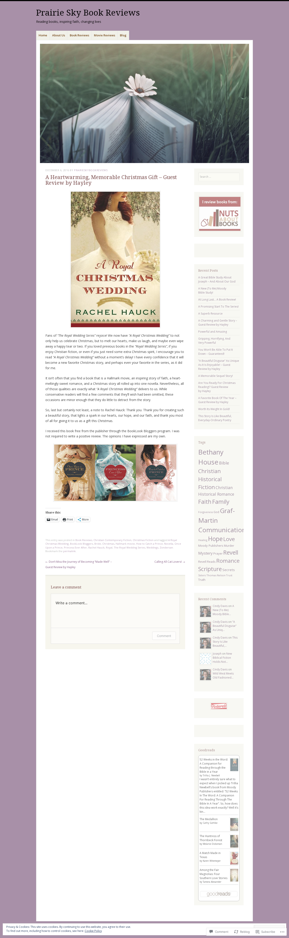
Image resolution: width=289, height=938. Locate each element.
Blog (123, 35)
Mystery (205, 553)
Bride (97, 543)
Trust (229, 575)
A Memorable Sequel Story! (215, 376)
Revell (230, 552)
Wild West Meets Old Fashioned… (223, 675)
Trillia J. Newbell (211, 775)
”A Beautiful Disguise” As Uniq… (224, 626)
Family (220, 501)
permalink (69, 551)
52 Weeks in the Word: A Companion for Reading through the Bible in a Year (214, 766)
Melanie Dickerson (212, 843)
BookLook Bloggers (81, 543)
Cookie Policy (93, 931)
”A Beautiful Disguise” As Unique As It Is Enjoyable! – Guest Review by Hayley (218, 365)
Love (229, 539)
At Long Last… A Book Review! (217, 299)
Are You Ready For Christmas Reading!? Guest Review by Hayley (216, 387)
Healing (202, 540)
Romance (228, 560)
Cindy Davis (220, 606)
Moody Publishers (210, 546)
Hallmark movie (125, 543)
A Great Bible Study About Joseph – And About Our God (216, 279)
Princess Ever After (75, 547)
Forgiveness (205, 512)
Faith (204, 501)
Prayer (218, 553)
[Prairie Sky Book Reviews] (144, 103)
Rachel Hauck (96, 547)
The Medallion (209, 819)
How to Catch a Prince (149, 543)
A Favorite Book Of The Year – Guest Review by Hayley (217, 400)
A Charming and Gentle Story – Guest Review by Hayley (217, 323)
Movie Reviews (104, 35)
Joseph (217, 654)
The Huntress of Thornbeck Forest (211, 838)
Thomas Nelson (216, 575)
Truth (201, 580)
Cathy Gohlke (210, 822)
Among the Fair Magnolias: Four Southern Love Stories (213, 874)
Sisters (202, 575)
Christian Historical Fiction (210, 479)
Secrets (228, 569)
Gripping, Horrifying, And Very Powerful (214, 341)
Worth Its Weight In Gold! (214, 409)
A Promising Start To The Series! (218, 306)
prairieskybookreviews (91, 170)
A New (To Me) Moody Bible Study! (212, 290)
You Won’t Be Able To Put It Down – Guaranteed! (215, 352)
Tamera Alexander (212, 881)
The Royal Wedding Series (129, 547)
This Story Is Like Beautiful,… (225, 642)
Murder (229, 546)
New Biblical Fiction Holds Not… (222, 658)
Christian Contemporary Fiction (112, 540)
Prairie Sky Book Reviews (88, 13)
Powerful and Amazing (212, 332)
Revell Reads (207, 562)
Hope (215, 539)
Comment (164, 636)
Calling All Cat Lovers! (169, 562)
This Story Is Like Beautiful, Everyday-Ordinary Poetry (215, 418)
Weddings (152, 547)
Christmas (108, 543)
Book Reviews (79, 35)
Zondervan (166, 547)
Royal (109, 547)
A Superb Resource (210, 313)
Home (43, 35)
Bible (224, 463)
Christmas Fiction (143, 540)
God (216, 512)
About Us (58, 35)
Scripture (210, 569)
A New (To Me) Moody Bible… (223, 610)
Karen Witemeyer (212, 860)
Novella (168, 543)
